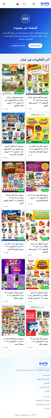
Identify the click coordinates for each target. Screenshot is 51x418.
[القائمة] (4, 4)
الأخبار (47, 391)
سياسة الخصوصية (42, 400)
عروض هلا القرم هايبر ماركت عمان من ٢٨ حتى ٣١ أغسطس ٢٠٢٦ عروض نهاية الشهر (38, 101)
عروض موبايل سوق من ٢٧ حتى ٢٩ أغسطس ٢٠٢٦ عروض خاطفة (14, 295)
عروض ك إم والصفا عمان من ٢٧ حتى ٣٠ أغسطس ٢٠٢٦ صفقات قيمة (13, 341)
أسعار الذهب (44, 387)
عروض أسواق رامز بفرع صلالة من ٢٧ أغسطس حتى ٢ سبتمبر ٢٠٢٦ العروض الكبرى (38, 295)
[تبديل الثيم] (24, 4)
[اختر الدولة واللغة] (16, 4)
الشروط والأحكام (42, 404)
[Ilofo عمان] (43, 364)
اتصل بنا (46, 408)
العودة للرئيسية (35, 45)
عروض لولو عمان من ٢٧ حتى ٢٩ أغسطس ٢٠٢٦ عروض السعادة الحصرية (38, 197)
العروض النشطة (43, 379)
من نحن (46, 396)
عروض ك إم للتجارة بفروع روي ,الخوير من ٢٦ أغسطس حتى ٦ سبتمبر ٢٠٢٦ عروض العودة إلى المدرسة (13, 150)
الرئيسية (46, 375)
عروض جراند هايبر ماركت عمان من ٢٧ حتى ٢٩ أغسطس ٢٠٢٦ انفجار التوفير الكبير (13, 199)
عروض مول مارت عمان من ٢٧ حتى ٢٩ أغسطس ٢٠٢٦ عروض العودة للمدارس (13, 246)
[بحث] (33, 4)
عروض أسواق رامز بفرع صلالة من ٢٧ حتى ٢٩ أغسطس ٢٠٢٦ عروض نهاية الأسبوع (38, 248)
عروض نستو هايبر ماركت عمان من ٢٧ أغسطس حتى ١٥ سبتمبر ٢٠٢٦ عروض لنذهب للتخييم (14, 101)
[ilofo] (45, 4)
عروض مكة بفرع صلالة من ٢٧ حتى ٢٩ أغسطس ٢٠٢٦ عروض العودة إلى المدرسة (38, 148)
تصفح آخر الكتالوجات (18, 45)
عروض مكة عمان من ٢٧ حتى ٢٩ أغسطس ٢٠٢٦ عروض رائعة (39, 341)
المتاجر (46, 383)
